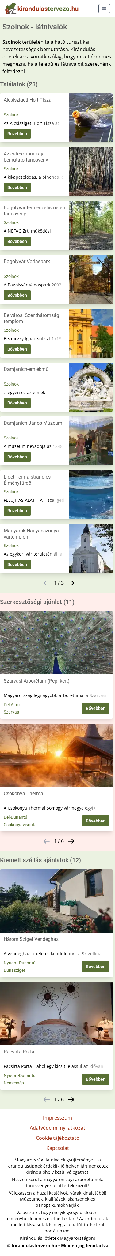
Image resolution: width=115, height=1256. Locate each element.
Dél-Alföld (13, 704)
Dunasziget (14, 970)
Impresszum (57, 1117)
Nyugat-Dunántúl (20, 962)
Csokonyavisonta (20, 824)
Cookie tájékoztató (57, 1138)
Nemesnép (14, 1082)
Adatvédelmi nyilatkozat (57, 1127)
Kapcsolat (57, 1148)
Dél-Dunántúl (16, 817)
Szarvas (11, 712)
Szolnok (11, 114)
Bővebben (17, 133)
